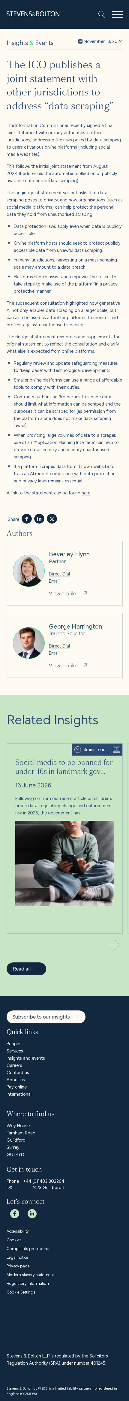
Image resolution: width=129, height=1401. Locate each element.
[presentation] (114, 945)
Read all (22, 968)
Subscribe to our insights (41, 1016)
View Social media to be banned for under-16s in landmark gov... (64, 751)
